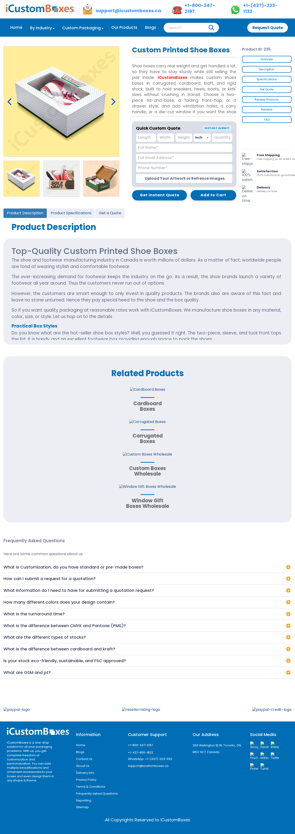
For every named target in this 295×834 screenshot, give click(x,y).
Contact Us (84, 759)
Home (16, 27)
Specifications (267, 79)
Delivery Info (85, 773)
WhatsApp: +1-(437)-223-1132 (150, 759)
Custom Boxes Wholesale (147, 471)
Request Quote (267, 27)
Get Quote (267, 89)
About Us (82, 766)
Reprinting (83, 800)
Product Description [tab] (25, 213)
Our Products (124, 27)
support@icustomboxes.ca (148, 766)
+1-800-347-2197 (140, 745)
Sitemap (82, 807)
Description (266, 69)
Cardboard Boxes (147, 406)
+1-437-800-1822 (140, 752)
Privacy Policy (86, 779)
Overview (266, 59)
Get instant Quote (159, 195)
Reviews (266, 109)
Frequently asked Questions (97, 793)
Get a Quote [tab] (110, 213)
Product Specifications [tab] (71, 213)
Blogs (150, 27)
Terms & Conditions (90, 786)
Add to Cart (213, 195)
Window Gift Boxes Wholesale (147, 503)
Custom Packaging (81, 28)
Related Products (267, 99)
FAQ (266, 120)
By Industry (41, 28)
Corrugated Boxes (148, 438)
